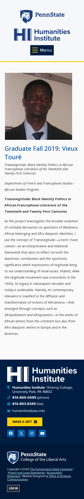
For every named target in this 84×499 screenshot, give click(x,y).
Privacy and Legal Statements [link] (26, 473)
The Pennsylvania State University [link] (51, 469)
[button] (42, 50)
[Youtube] (42, 433)
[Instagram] (31, 433)
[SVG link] (42, 35)
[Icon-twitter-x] (21, 433)
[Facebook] (10, 433)
